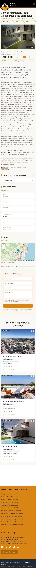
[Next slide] (33, 341)
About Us (3, 566)
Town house (6, 54)
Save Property (8, 22)
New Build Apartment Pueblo (12, 356)
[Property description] (32, 356)
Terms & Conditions (22, 566)
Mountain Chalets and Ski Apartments (12, 522)
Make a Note (30, 22)
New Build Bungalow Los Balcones (13, 401)
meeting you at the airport (9, 152)
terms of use (24, 309)
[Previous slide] (3, 341)
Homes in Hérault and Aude (9, 497)
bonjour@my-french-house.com (16, 541)
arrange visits (5, 169)
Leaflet (18, 260)
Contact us (4, 167)
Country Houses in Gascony (9, 499)
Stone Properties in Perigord (9, 502)
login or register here (20, 543)
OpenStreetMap (25, 260)
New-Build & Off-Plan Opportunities (12, 524)
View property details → (9, 370)
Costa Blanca (24, 18)
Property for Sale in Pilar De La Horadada (14, 52)
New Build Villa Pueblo (10, 446)
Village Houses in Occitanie (9, 494)
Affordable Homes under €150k (10, 508)
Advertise (31, 566)
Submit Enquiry (18, 306)
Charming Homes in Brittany (9, 505)
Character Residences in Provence (11, 510)
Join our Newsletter (9, 552)
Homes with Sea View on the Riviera (12, 513)
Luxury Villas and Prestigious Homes (12, 519)
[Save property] (32, 331)
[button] (18, 250)
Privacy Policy (11, 566)
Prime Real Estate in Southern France (12, 516)
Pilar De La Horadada (8, 18)
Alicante (17, 18)
